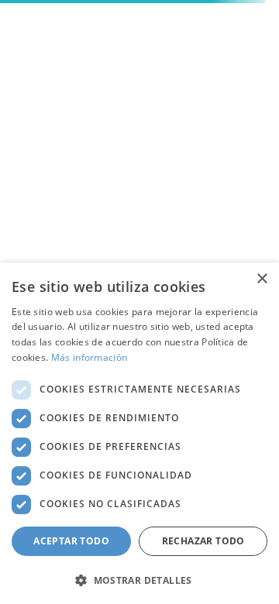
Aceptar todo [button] (71, 540)
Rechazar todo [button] (203, 540)
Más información (89, 357)
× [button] (261, 279)
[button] (139, 579)
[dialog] (139, 433)
